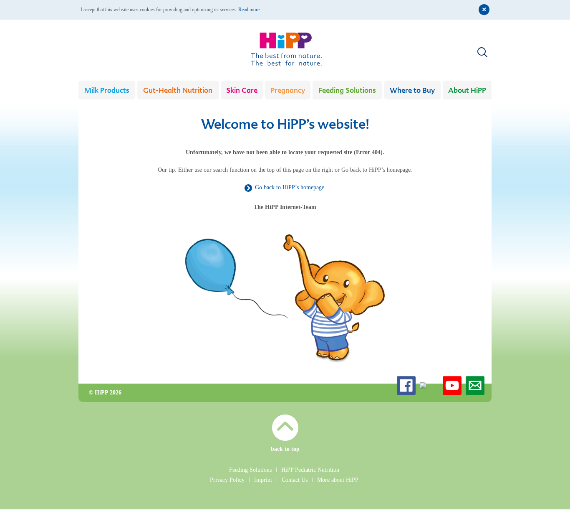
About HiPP (467, 90)
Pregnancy (287, 90)
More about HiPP (337, 480)
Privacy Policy (227, 480)
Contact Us (295, 480)
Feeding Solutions (347, 90)
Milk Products (106, 90)
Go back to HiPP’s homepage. (290, 187)
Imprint (263, 480)
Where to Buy (412, 90)
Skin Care (241, 90)
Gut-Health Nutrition (177, 90)
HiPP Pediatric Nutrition (310, 470)
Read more (249, 10)
